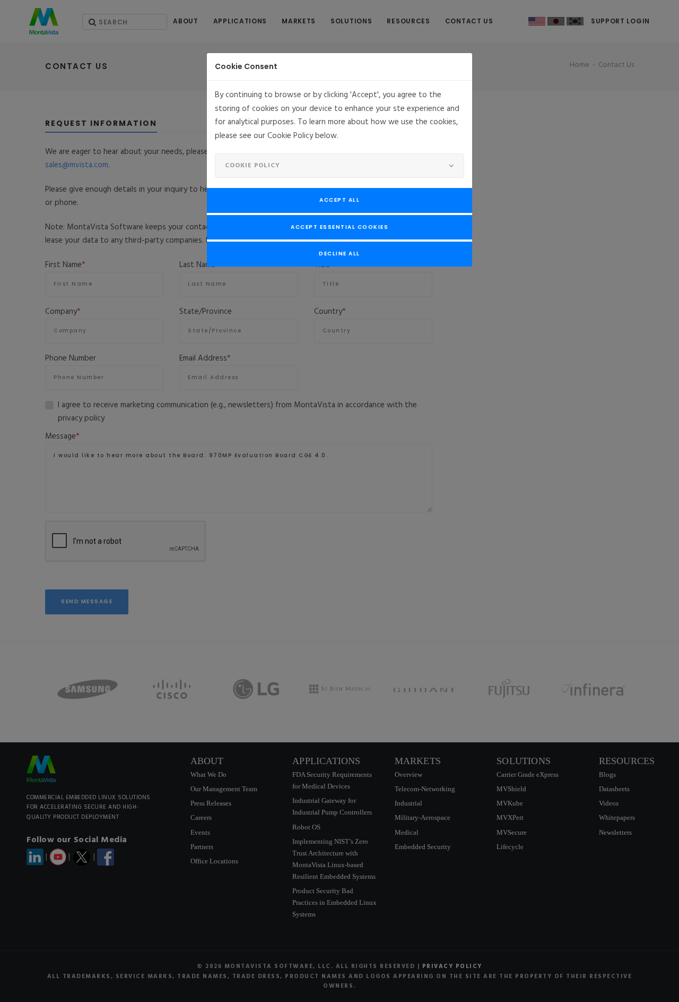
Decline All (339, 254)
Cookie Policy (252, 165)
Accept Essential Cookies (339, 227)
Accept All (339, 200)
